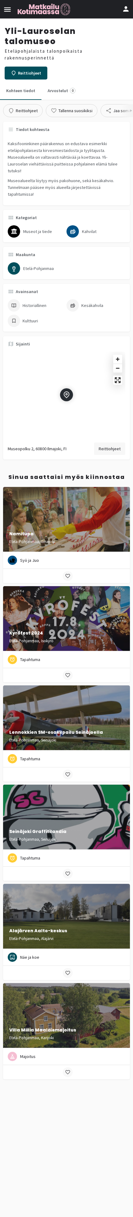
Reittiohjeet (110, 448)
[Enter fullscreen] (117, 380)
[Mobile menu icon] (7, 9)
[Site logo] (44, 9)
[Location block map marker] (66, 394)
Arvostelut (61, 90)
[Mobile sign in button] (126, 9)
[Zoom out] (117, 368)
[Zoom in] (117, 359)
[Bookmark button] (68, 576)
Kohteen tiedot (20, 90)
